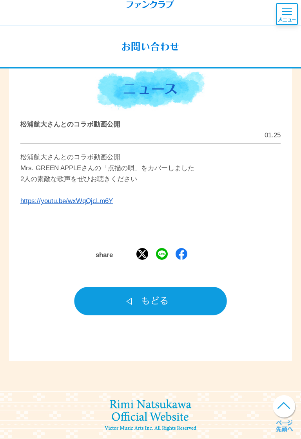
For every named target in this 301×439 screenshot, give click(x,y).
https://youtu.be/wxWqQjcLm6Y (66, 201)
